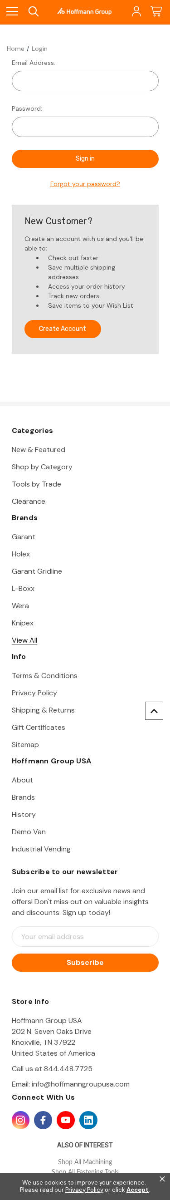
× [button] (162, 1179)
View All (24, 640)
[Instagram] (21, 1120)
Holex (21, 554)
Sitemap (25, 744)
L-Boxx (23, 588)
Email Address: (33, 63)
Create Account (62, 329)
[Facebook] (43, 1120)
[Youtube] (66, 1120)
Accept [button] (137, 1190)
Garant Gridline (37, 571)
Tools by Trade (36, 484)
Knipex (23, 623)
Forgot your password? (85, 184)
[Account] (136, 11)
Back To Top (154, 710)
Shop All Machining (85, 1162)
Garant (23, 536)
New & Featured (38, 449)
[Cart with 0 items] (156, 11)
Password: (27, 108)
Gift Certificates (38, 727)
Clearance (28, 501)
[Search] (33, 11)
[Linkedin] (88, 1120)
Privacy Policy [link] (84, 1190)
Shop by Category (42, 467)
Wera (20, 605)
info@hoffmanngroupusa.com (81, 1084)
